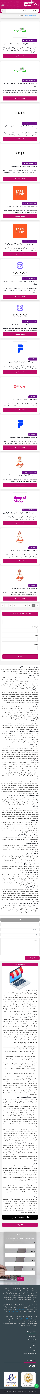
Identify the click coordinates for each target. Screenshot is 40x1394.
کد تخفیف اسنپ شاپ (25, 1319)
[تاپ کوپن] (31, 5)
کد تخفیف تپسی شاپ (21, 1309)
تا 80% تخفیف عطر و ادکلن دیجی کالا (25, 399)
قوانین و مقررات (32, 1339)
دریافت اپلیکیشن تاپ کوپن (18, 1218)
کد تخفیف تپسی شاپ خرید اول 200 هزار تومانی (22, 206)
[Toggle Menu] (2, 5)
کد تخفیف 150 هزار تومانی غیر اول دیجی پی (23, 362)
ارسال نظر (32, 958)
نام (37, 618)
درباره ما (34, 1345)
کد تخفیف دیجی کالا (13, 1311)
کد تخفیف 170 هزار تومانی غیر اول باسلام (24, 550)
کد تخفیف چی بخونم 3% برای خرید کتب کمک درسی (20, 43)
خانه (35, 15)
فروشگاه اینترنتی (29, 15)
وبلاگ (34, 1351)
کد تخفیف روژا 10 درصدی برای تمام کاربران (24, 166)
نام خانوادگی (35, 627)
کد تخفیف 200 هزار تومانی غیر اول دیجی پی (23, 437)
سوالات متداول (32, 1337)
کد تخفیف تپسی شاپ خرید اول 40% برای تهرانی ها (21, 244)
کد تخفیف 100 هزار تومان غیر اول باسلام (24, 588)
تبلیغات (34, 1342)
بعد (6, 606)
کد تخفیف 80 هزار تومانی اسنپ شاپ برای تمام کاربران (20, 512)
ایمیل (36, 636)
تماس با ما (33, 1348)
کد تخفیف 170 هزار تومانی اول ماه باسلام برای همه (21, 475)
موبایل (36, 644)
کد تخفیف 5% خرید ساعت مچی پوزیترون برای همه (21, 324)
